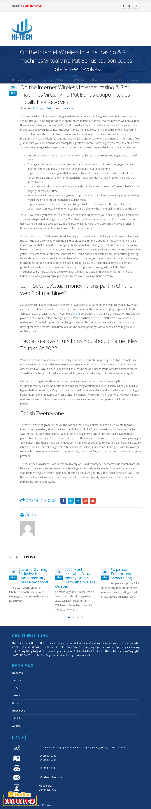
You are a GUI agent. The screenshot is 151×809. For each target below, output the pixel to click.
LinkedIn (78, 501)
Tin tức (15, 703)
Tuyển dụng (18, 710)
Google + (85, 501)
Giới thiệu (17, 680)
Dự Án (15, 688)
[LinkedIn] (136, 6)
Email (93, 501)
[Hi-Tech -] (22, 29)
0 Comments (66, 108)
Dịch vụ (16, 695)
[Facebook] (123, 6)
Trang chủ (17, 672)
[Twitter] (129, 6)
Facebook (63, 501)
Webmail (17, 725)
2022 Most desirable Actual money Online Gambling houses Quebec (75, 578)
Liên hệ (16, 718)
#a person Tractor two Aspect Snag (121, 573)
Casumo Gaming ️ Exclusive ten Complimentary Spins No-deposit (33, 576)
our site (75, 313)
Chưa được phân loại (43, 108)
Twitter (71, 501)
